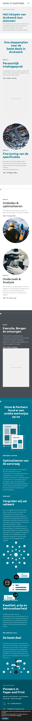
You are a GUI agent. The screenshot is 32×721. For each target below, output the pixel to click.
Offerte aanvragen (16, 698)
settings (19, 715)
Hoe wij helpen (23, 696)
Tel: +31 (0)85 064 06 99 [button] (14, 704)
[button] (28, 3)
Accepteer (5, 718)
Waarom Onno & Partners (10, 696)
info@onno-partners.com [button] (15, 709)
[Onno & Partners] (13, 3)
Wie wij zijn (6, 698)
